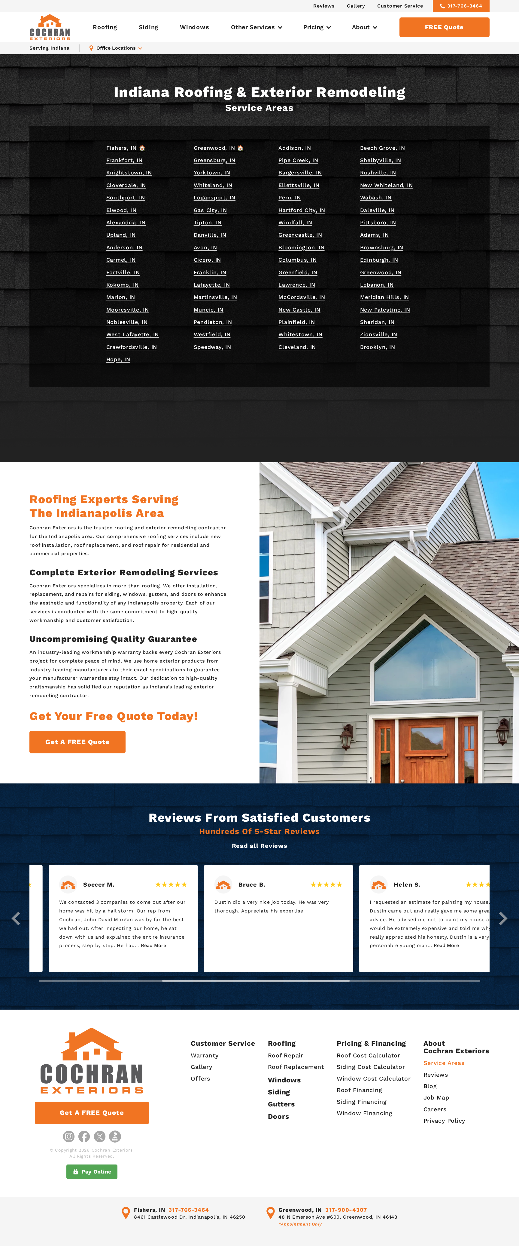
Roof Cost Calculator (368, 1055)
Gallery (356, 6)
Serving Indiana (49, 48)
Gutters (281, 1104)
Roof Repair (285, 1055)
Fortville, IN (123, 272)
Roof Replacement (296, 1066)
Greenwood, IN (381, 272)
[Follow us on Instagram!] (69, 1137)
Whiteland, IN (213, 185)
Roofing (105, 27)
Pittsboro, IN (378, 222)
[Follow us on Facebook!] (84, 1137)
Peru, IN (289, 197)
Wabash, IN (376, 197)
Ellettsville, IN (298, 185)
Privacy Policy (444, 1120)
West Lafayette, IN (132, 334)
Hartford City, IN (301, 210)
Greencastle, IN (300, 235)
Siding (149, 27)
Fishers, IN (149, 1210)
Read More (134, 945)
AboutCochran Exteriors (456, 1047)
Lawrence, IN (296, 285)
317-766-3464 (464, 6)
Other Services (253, 27)
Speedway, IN (212, 347)
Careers (435, 1109)
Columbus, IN (297, 260)
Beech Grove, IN (382, 148)
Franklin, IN (210, 272)
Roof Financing (359, 1090)
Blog (430, 1086)
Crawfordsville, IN (131, 347)
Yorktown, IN (212, 172)
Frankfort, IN (124, 160)
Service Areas (444, 1063)
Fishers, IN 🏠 (126, 148)
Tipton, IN (208, 222)
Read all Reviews (259, 845)
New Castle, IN (299, 309)
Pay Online (97, 1171)
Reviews (324, 6)
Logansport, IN (215, 197)
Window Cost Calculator (374, 1078)
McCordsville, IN (301, 297)
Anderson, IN (124, 247)
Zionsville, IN (379, 334)
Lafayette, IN (212, 285)
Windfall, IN (295, 222)
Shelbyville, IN (380, 160)
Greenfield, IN (297, 272)
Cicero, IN (207, 260)
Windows (194, 27)
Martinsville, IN (215, 297)
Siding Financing (362, 1101)
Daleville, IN (377, 210)
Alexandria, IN (126, 222)
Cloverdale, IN (126, 185)
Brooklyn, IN (377, 347)
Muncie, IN (209, 309)
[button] (16, 918)
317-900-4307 (346, 1210)
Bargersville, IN (300, 172)
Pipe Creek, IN (298, 160)
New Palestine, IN (385, 309)
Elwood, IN (121, 210)
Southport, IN (125, 197)
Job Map (436, 1097)
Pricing (313, 27)
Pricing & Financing (371, 1043)
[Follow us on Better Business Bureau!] (115, 1137)
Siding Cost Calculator (371, 1066)
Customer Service (400, 6)
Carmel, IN (121, 260)
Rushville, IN (378, 172)
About (361, 27)
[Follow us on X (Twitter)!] (100, 1137)
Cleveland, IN (297, 347)
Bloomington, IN (301, 247)
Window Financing (365, 1113)
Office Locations (116, 48)
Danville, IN (210, 235)
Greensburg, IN (215, 160)
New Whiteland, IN (386, 185)
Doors (278, 1116)
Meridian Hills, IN (384, 297)
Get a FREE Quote (77, 742)
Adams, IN (374, 235)
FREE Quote (444, 27)
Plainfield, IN (296, 322)
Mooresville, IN (127, 309)
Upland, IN (121, 235)
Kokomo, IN (122, 285)
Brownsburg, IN (382, 247)
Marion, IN (120, 297)
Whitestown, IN (300, 334)
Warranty (204, 1055)
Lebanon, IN (377, 285)
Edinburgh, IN (379, 260)
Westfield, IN (212, 334)
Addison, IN (294, 148)
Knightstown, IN (129, 172)
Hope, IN (118, 359)
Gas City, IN (210, 210)
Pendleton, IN (213, 322)
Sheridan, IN (377, 322)
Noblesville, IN (127, 322)
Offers (200, 1078)
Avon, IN (205, 247)
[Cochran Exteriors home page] (49, 27)
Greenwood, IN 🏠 (219, 148)
